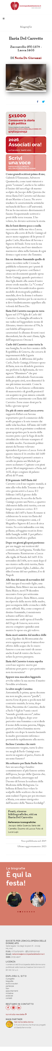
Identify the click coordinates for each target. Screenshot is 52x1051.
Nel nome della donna (23, 1022)
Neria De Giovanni (28, 58)
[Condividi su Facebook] (37, 102)
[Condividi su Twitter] (43, 102)
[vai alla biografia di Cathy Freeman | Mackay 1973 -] (14, 899)
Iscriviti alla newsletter (15, 1014)
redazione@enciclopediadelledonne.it (28, 954)
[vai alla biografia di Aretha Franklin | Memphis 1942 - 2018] (38, 899)
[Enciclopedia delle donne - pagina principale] (26, 5)
